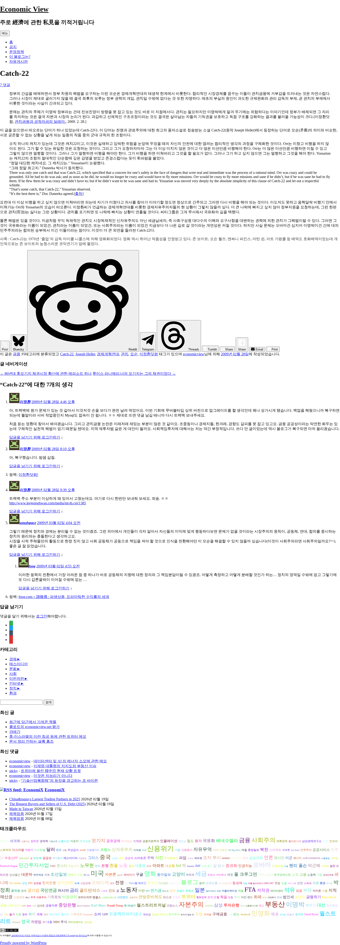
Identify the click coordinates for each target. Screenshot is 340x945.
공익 (121, 858)
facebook (245, 914)
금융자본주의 (150, 841)
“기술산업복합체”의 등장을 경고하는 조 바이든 (59, 781)
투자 (237, 897)
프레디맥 (100, 882)
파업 (182, 858)
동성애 (237, 883)
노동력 (311, 874)
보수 (265, 897)
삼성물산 (14, 874)
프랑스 (105, 850)
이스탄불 (39, 850)
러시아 (63, 890)
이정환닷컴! (28, 475)
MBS (56, 922)
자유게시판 (18, 62)
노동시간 (63, 841)
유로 (148, 866)
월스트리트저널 (151, 905)
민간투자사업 (34, 865)
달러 (50, 849)
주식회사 (58, 858)
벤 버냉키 (130, 905)
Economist (88, 914)
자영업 (36, 922)
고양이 (178, 874)
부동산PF (11, 858)
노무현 (87, 865)
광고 (131, 866)
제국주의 (174, 914)
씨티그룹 (292, 883)
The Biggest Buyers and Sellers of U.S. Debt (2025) (47, 804)
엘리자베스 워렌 (213, 891)
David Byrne (311, 914)
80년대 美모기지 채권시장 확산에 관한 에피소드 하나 (46, 373)
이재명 (137, 841)
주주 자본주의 (38, 897)
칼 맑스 (219, 866)
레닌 (27, 897)
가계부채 (209, 906)
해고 (261, 905)
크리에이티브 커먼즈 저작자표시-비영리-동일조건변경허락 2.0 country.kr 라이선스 (49, 935)
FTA (250, 889)
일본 (200, 890)
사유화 (325, 866)
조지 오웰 (213, 897)
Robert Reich (329, 897)
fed (178, 865)
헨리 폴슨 (298, 865)
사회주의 (263, 840)
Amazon (190, 866)
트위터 (188, 896)
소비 (97, 914)
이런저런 (16, 679)
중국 (105, 857)
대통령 (140, 866)
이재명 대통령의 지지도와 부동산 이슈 (65, 766)
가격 (46, 875)
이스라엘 (18, 850)
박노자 (165, 891)
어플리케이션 (229, 891)
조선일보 (58, 874)
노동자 (128, 890)
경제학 (44, 841)
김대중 (41, 905)
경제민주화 (328, 875)
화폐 (258, 897)
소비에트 (275, 850)
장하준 (35, 841)
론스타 (62, 866)
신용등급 (325, 858)
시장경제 (19, 897)
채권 (274, 914)
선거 (173, 890)
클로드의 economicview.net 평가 (34, 727)
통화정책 (201, 897)
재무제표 (38, 875)
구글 (139, 874)
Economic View (24, 9)
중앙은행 (67, 905)
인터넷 (14, 683)
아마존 (83, 850)
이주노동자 (265, 874)
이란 (141, 890)
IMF (198, 866)
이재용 (137, 850)
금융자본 (52, 905)
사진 (159, 857)
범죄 (29, 906)
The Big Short (234, 850)
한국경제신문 (282, 874)
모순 (134, 354)
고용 (303, 874)
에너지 (297, 858)
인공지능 (245, 866)
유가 (198, 841)
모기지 (98, 840)
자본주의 (191, 904)
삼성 (218, 905)
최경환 (4, 841)
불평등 (300, 897)
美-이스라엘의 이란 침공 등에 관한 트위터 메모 (47, 736)
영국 (25, 921)
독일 (223, 897)
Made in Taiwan (21, 809)
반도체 (37, 858)
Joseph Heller (85, 354)
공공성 (47, 858)
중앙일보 (253, 850)
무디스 (86, 875)
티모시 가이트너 (217, 875)
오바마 (262, 865)
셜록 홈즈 (206, 866)
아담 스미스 (174, 883)
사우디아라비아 (311, 858)
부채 (307, 890)
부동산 (275, 904)
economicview (193, 354)
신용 (64, 850)
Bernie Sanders (83, 906)
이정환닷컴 (148, 354)
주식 (64, 922)
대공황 (170, 866)
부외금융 (85, 841)
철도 (190, 841)
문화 (13, 669)
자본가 (29, 850)
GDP (105, 914)
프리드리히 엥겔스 (89, 897)
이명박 (295, 904)
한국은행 (49, 883)
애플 (244, 850)
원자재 (299, 914)
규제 (325, 841)
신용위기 (160, 848)
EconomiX (55, 789)
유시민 (279, 858)
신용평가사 (93, 850)
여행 (34, 906)
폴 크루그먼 (245, 874)
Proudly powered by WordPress (23, 943)
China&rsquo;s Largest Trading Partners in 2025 (44, 799)
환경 (13, 693)
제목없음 (16, 814)
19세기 (14, 732)
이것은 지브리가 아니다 (53, 776)
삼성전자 (256, 858)
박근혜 (314, 865)
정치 (13, 688)
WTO (216, 850)
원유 (24, 890)
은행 (105, 865)
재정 (230, 874)
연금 (245, 883)
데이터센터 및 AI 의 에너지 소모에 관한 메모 (70, 761)
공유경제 (113, 841)
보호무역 (133, 897)
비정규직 (69, 897)
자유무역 (202, 849)
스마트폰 (140, 858)
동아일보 (164, 874)
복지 (32, 914)
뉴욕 (77, 883)
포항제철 (277, 866)
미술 (286, 866)
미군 (288, 858)
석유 (289, 890)
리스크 (167, 897)
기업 (177, 850)
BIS (30, 883)
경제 (13, 659)
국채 (40, 914)
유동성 (223, 850)
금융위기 (313, 897)
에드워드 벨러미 (59, 914)
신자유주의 (122, 849)
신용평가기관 (251, 906)
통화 (59, 850)
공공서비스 (321, 850)
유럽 (199, 914)
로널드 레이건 (160, 914)
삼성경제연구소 (311, 841)
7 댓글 (5, 85)
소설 (284, 883)
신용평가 (186, 850)
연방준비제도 (150, 897)
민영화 (260, 913)
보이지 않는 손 (187, 914)
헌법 (277, 883)
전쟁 (119, 882)
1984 (6, 914)
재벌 (241, 890)
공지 (13, 47)
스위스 (190, 858)
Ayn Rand (295, 850)
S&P (45, 914)
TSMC (53, 866)
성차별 (282, 914)
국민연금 (48, 890)
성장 (300, 883)
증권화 (231, 865)
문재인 (152, 883)
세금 (201, 873)
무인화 (329, 883)
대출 (49, 922)
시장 (18, 914)
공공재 (129, 858)
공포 (112, 883)
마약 (144, 850)
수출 (325, 890)
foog (32, 566)
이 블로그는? (19, 57)
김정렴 (37, 883)
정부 (97, 866)
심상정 (115, 858)
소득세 (308, 883)
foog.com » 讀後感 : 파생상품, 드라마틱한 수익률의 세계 (64, 597)
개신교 (182, 841)
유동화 (176, 897)
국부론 (286, 850)
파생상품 (212, 883)
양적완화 (65, 882)
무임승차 (16, 922)
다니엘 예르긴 (137, 883)
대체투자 (272, 897)
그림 (319, 874)
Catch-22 (67, 354)
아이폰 (317, 890)
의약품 (207, 914)
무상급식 (73, 850)
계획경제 (281, 841)
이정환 (25, 402)
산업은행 (85, 883)
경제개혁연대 (108, 354)
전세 (279, 897)
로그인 (41, 616)
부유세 (190, 874)
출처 (78, 194)
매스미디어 (18, 664)
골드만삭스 (90, 890)
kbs (126, 883)
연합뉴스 (172, 905)
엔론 (24, 906)
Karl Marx (98, 905)
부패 (242, 906)
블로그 (189, 882)
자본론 (110, 874)
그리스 (93, 858)
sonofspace (27, 523)
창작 (24, 914)
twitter (226, 858)
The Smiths (15, 883)
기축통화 (54, 897)
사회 (13, 674)
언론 (268, 857)
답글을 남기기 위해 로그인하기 (34, 437)
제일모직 (73, 866)
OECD (17, 905)
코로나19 (6, 905)
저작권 (263, 890)
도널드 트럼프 (185, 890)
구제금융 (219, 914)
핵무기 (311, 905)
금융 (16, 354)
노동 (123, 865)
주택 (150, 858)
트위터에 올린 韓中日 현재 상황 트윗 (51, 771)
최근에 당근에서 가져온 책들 (32, 722)
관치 (124, 354)
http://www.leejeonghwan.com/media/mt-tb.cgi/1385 (47, 503)
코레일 (334, 858)
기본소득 (53, 841)
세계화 (15, 841)
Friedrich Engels (9, 866)
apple (120, 875)
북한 (264, 849)
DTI (147, 891)
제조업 (147, 914)
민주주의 (306, 850)
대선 (321, 905)
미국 (97, 873)
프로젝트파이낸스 (125, 914)
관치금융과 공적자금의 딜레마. (40, 122)
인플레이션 (168, 841)
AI (43, 922)
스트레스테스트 (109, 897)
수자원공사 (171, 858)
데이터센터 (276, 891)
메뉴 (5, 33)
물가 (12, 914)
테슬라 (290, 914)
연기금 (155, 890)
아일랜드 (82, 858)
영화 (150, 873)
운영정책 (16, 52)
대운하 (26, 874)
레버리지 (129, 874)
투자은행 (231, 905)
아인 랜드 (247, 897)
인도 (111, 890)
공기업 (33, 890)
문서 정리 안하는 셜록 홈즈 (31, 741)
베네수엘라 (227, 840)
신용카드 (25, 841)
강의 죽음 (236, 858)
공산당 (88, 922)
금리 (74, 890)
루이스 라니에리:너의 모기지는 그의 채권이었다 (134, 373)
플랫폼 (15, 890)
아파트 (158, 865)
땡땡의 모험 (75, 874)
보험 (230, 897)
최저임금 (126, 841)
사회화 (104, 891)
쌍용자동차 (24, 858)
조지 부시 (212, 857)
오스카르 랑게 (225, 883)
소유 (230, 914)
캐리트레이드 (75, 922)
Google (163, 883)
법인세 (288, 897)
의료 (315, 883)
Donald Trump (115, 905)
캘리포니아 (294, 841)
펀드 (236, 914)
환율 (114, 865)
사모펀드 (122, 897)
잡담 (24, 883)
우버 (245, 858)
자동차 (74, 841)
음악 (202, 883)
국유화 (209, 840)
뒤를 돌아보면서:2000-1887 (261, 883)
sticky (13, 771)
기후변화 (76, 914)
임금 (299, 890)
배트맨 (198, 858)
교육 (295, 874)
